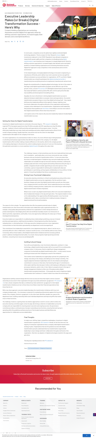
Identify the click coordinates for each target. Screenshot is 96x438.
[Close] (93, 435)
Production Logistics (26, 423)
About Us (5, 403)
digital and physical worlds (57, 79)
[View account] (92, 5)
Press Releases (25, 405)
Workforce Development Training (47, 405)
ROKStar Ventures (62, 415)
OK (86, 435)
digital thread (33, 146)
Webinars (42, 403)
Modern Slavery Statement (9, 415)
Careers (5, 405)
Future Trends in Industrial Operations (27, 418)
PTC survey (41, 88)
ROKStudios (79, 403)
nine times (45, 108)
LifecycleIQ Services (44, 426)
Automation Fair (25, 408)
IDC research (44, 322)
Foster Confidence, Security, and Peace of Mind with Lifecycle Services (78, 121)
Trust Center (6, 420)
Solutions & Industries (37, 5)
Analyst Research (81, 418)
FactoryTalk (42, 423)
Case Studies (80, 410)
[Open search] (89, 5)
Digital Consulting (25, 428)
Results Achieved (81, 413)
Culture (5, 408)
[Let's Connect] (94, 414)
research (48, 124)
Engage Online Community (9, 410)
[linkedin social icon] (30, 360)
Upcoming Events (25, 410)
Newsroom (24, 403)
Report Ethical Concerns (63, 413)
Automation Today (81, 405)
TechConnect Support (63, 403)
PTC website (48, 340)
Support (48, 5)
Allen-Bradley (43, 421)
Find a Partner (43, 412)
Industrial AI (24, 421)
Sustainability (6, 418)
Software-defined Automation (28, 426)
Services (27, 5)
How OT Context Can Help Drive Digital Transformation (77, 205)
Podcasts (79, 415)
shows (58, 55)
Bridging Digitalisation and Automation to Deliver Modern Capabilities (78, 279)
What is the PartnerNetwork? (46, 414)
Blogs (78, 408)
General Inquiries (62, 408)
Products (20, 5)
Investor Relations (7, 413)
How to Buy (60, 410)
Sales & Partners (56, 5)
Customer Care (61, 405)
